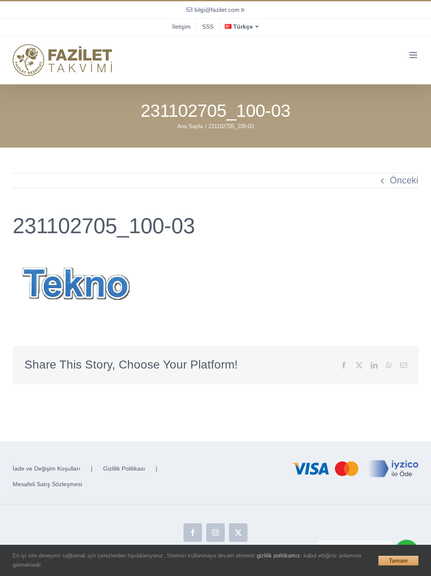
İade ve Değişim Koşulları (46, 468)
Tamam (398, 560)
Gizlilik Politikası (124, 468)
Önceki (404, 180)
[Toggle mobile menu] (414, 55)
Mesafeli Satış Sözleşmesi (47, 484)
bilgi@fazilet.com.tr (219, 9)
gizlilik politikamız (278, 555)
